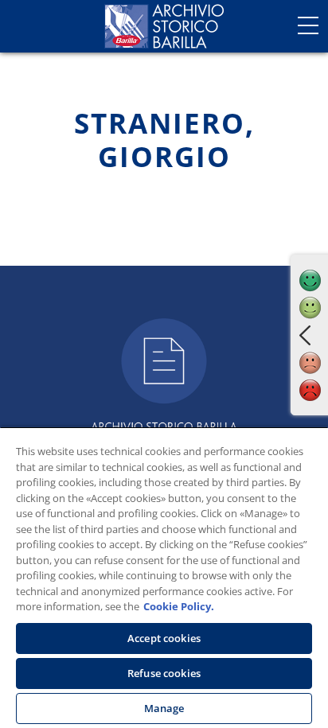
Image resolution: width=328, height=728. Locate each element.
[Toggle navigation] (308, 25)
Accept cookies (164, 638)
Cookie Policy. (178, 606)
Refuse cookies (164, 673)
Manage (164, 708)
